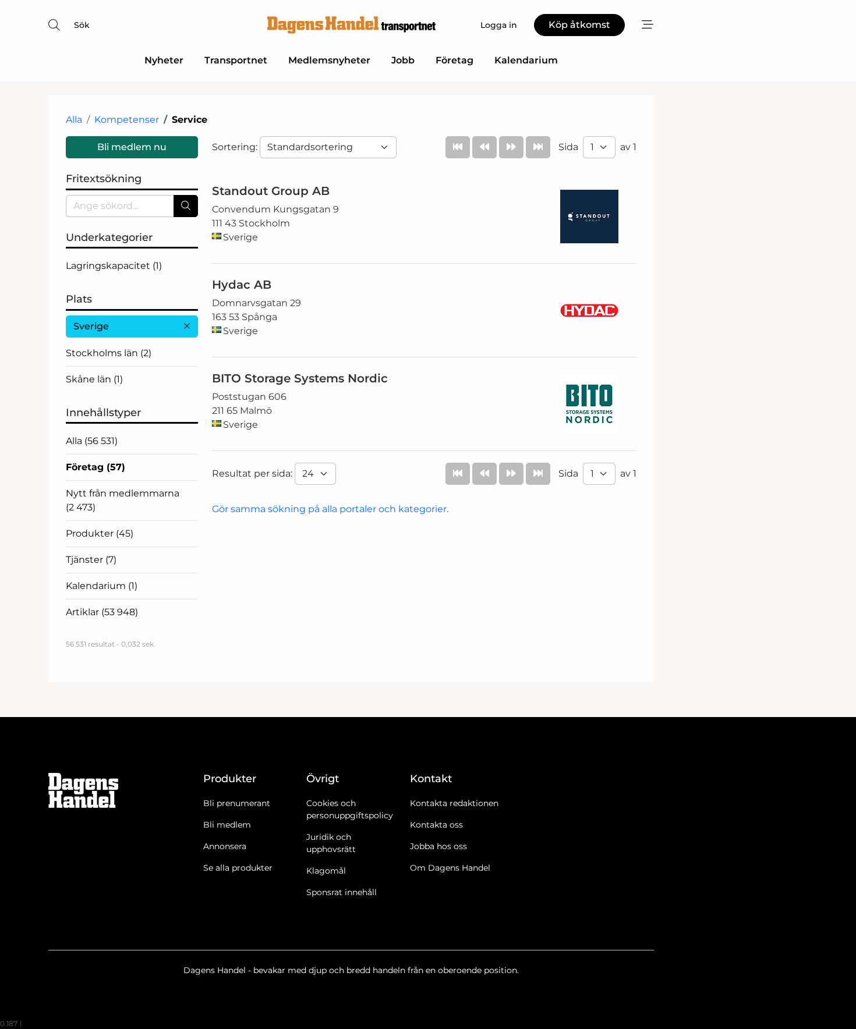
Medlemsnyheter (329, 60)
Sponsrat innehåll (341, 892)
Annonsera (224, 846)
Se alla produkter (238, 868)
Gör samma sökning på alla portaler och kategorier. (330, 508)
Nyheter (163, 60)
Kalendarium (526, 60)
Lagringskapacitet (114, 265)
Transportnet (235, 60)
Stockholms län (108, 353)
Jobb (403, 60)
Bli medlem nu (132, 146)
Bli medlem (227, 824)
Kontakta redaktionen (454, 803)
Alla (74, 119)
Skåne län (94, 379)
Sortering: (236, 146)
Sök (82, 25)
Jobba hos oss (438, 846)
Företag (454, 60)
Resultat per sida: (253, 473)
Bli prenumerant (236, 803)
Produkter (99, 533)
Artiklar (102, 612)
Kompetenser (126, 119)
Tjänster (91, 559)
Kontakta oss (436, 824)
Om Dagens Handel (450, 868)
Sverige (91, 326)
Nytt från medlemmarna (122, 500)
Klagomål (326, 870)
